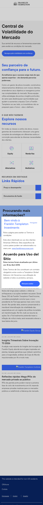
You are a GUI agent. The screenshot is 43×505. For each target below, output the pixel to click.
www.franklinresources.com (22, 248)
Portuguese (33, 223)
